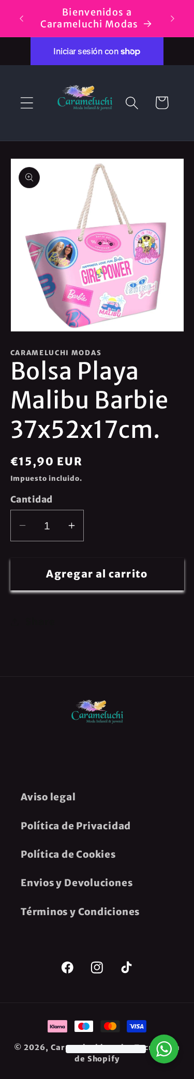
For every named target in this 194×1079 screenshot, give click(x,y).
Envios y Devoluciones (76, 883)
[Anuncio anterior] (21, 18)
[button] (26, 102)
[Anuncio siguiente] (172, 18)
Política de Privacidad (76, 826)
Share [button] (40, 622)
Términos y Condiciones (80, 912)
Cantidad (31, 499)
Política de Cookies (68, 854)
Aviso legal (48, 797)
